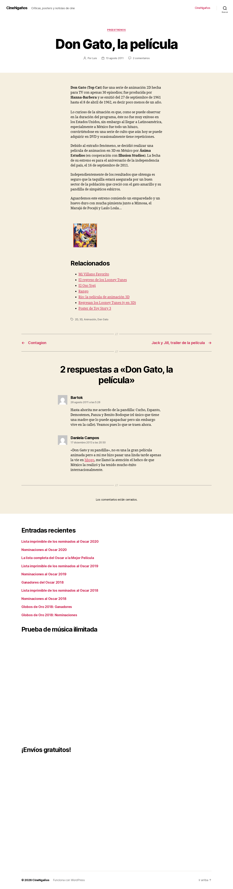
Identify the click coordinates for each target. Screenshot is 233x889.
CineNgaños (16, 8)
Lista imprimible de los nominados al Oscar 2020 (59, 542)
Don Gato (102, 319)
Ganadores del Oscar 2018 (42, 582)
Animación (90, 319)
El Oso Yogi (87, 286)
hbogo (89, 460)
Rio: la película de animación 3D (103, 297)
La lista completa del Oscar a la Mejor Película (57, 558)
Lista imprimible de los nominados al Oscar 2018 (59, 590)
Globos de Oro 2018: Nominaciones (49, 615)
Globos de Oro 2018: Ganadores (46, 607)
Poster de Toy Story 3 (94, 308)
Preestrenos (116, 30)
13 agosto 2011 (115, 58)
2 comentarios (141, 58)
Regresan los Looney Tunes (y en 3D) (107, 303)
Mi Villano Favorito (93, 274)
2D (76, 319)
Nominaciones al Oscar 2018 (43, 599)
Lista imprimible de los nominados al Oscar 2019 (59, 566)
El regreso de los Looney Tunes (102, 280)
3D (80, 319)
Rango (83, 291)
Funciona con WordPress (69, 880)
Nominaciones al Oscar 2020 (44, 550)
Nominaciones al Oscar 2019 (43, 574)
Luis (94, 58)
